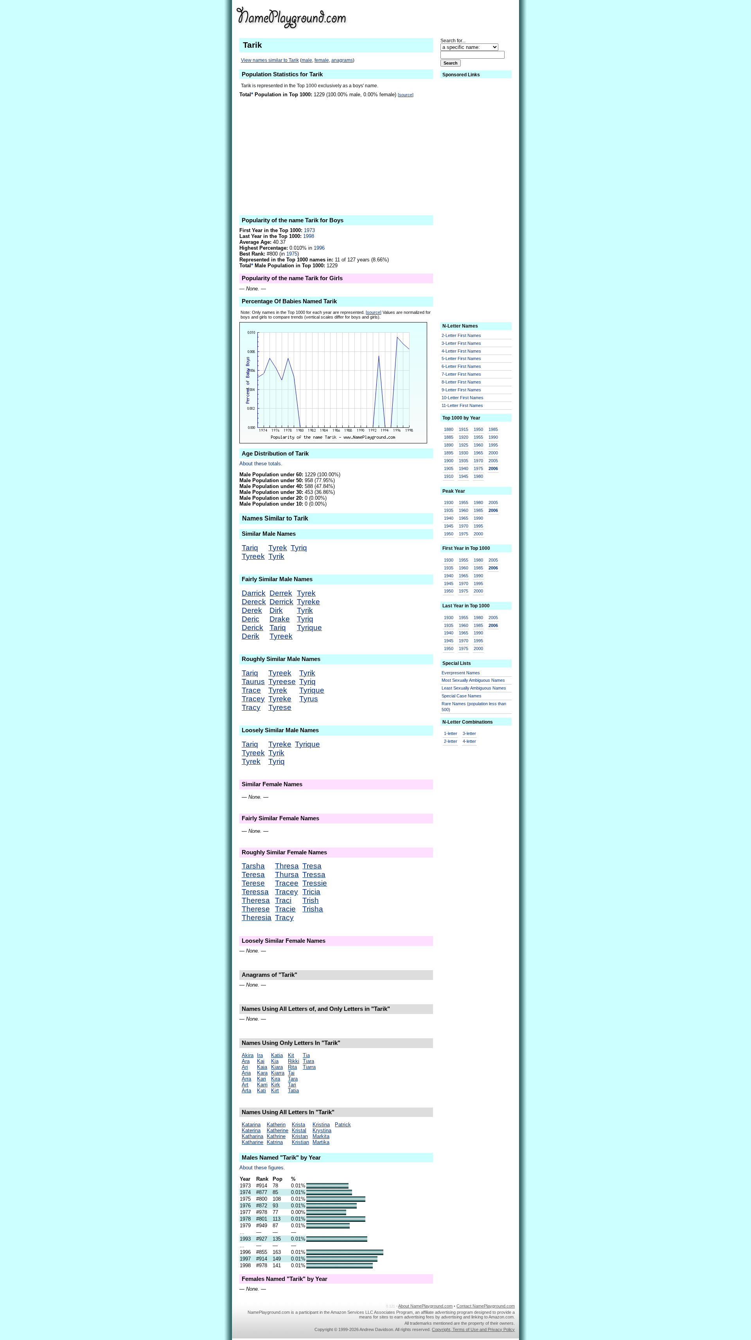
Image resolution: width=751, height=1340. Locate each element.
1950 (478, 429)
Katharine (252, 1142)
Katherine (277, 1130)
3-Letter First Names (461, 343)
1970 (478, 460)
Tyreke (308, 602)
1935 (463, 460)
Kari (261, 1079)
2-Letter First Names (461, 335)
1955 (478, 437)
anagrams (342, 60)
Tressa (313, 874)
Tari (292, 1085)
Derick (252, 627)
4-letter (469, 741)
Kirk (275, 1085)
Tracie (285, 909)
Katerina (251, 1130)
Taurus (253, 681)
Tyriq (299, 548)
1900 (448, 460)
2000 (493, 452)
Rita (292, 1067)
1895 (448, 452)
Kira (275, 1079)
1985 (493, 429)
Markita (321, 1136)
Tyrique (309, 627)
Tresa (312, 866)
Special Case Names (462, 695)
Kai (260, 1061)
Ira (260, 1055)
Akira (247, 1055)
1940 (463, 468)
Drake (279, 619)
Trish (310, 900)
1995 (493, 445)
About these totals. (260, 463)
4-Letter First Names (461, 351)
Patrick (343, 1124)
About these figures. (262, 1168)
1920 (463, 437)
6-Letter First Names (461, 366)
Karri (262, 1085)
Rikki (293, 1061)
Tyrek (277, 548)
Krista (298, 1124)
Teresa (253, 874)
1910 (448, 476)
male (307, 60)
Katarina (251, 1124)
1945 (463, 476)
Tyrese (279, 707)
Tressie (314, 883)
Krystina (322, 1130)
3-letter (469, 733)
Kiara (277, 1067)
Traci (283, 900)
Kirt (275, 1090)
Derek (252, 610)
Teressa (255, 892)
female (321, 60)
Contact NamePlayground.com (485, 1306)
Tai (291, 1073)
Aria (246, 1073)
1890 (448, 445)
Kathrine (276, 1136)
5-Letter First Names (461, 358)
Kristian (300, 1142)
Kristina (321, 1124)
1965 (478, 452)
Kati (261, 1090)
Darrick (254, 593)
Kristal (299, 1130)
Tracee (286, 883)
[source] (405, 94)
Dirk (276, 610)
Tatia (293, 1090)
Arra (246, 1079)
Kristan (300, 1136)
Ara (246, 1061)
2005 (493, 460)
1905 (448, 468)
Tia (306, 1055)
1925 (463, 445)
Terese (253, 883)
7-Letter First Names (461, 374)
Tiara (308, 1061)
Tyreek (253, 556)
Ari (245, 1067)
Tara (293, 1079)
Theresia (256, 917)
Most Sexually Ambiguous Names (473, 680)
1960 (478, 445)
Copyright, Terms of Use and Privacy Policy (473, 1329)
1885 (448, 437)
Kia (274, 1061)
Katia (277, 1055)
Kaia (262, 1067)
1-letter (450, 733)
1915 (463, 429)
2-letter (450, 741)
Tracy (251, 707)
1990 (493, 437)
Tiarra (309, 1067)
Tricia (311, 892)
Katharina (252, 1136)
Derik (250, 636)
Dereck (254, 602)
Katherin (276, 1124)
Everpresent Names (461, 672)
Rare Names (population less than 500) (474, 706)
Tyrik (276, 556)
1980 (478, 476)
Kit (291, 1055)
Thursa (287, 874)
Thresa (287, 866)
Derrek (280, 593)
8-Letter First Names (461, 382)
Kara (262, 1073)
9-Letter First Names (461, 389)
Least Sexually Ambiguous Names (474, 688)
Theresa (256, 900)
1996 (319, 248)
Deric (250, 619)
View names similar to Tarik (270, 60)
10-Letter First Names (462, 397)
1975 (291, 254)
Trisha (312, 909)
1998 (308, 236)
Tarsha (253, 866)
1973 (309, 230)
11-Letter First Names (462, 405)
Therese (256, 909)
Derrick (281, 602)
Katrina (275, 1142)
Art (245, 1085)
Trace (251, 690)
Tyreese (282, 681)
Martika (321, 1142)
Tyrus (308, 699)
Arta (246, 1090)
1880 (448, 429)
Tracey (253, 699)
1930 (463, 452)
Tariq (250, 548)
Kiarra (277, 1073)
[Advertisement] (454, 17)
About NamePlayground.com (425, 1306)
